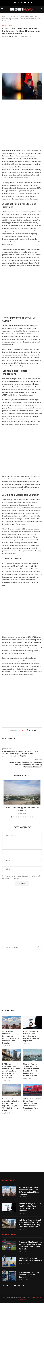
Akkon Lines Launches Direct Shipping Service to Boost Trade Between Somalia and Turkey (32, 1103)
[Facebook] (11, 3)
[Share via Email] (35, 730)
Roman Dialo (13, 36)
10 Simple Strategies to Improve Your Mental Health (30, 1259)
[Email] (28, 3)
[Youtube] (25, 3)
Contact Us (22, 1299)
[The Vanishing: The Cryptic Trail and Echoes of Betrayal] (9, 1276)
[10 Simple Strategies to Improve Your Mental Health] (9, 1262)
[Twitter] (15, 3)
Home (4, 17)
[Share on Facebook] (27, 730)
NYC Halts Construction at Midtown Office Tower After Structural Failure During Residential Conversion (11, 1071)
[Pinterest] (21, 3)
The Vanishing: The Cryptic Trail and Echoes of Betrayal (30, 1274)
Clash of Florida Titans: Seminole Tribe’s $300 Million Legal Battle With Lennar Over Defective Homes (31, 1070)
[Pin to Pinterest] (32, 730)
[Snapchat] (22, 1285)
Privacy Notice (36, 1297)
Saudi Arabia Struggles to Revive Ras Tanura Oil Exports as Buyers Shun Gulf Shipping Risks (10, 1104)
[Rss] (32, 3)
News (13, 17)
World (10, 25)
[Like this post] (24, 730)
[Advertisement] (22, 55)
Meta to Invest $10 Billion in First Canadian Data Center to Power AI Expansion (31, 1036)
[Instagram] (18, 3)
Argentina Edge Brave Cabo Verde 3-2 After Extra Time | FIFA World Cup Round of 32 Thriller (30, 1245)
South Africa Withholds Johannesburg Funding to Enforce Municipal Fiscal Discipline (10, 1037)
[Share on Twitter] (30, 730)
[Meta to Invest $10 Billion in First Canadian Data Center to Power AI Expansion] (32, 1022)
